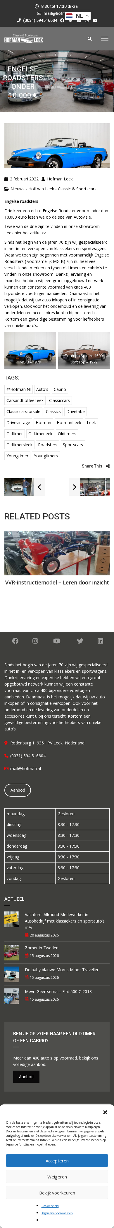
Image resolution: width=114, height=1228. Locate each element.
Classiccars (59, 400)
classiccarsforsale (23, 411)
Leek (91, 422)
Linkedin (100, 641)
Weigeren (57, 1177)
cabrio (60, 389)
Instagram (35, 641)
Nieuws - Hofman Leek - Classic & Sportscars (53, 189)
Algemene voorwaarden (57, 1213)
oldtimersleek (19, 444)
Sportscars (73, 444)
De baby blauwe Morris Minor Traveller (62, 969)
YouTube (57, 641)
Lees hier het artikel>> (25, 233)
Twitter (80, 641)
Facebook (15, 641)
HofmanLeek (69, 422)
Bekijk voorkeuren (57, 1193)
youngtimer (17, 455)
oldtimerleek (40, 433)
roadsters (47, 444)
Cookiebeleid (50, 1206)
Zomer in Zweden (41, 948)
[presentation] (12, 567)
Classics (53, 411)
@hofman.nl (18, 389)
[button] (105, 1112)
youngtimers (46, 455)
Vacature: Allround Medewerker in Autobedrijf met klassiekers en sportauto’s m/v (65, 921)
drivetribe (75, 411)
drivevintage (18, 422)
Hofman (43, 422)
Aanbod (18, 790)
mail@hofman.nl (59, 13)
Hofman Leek (59, 179)
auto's (42, 389)
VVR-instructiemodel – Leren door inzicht (57, 582)
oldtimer (14, 433)
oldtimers (67, 433)
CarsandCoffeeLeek (25, 400)
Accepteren (57, 1161)
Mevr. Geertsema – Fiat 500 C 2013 (58, 991)
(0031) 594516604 (39, 20)
